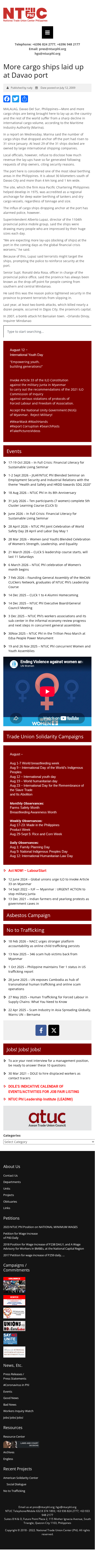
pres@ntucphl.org (52, 49)
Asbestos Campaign (28, 915)
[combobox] (47, 331)
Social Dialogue (16, 1484)
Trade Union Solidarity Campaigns (45, 736)
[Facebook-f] (41, 1030)
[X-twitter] (53, 1030)
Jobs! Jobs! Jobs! (24, 1049)
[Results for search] (47, 340)
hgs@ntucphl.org (47, 53)
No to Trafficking (25, 930)
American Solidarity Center (20, 1478)
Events (14, 451)
